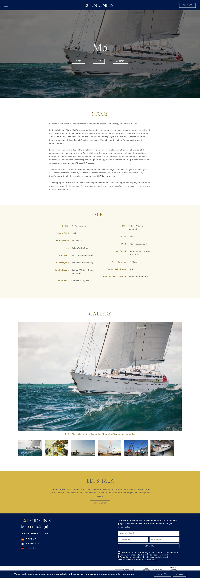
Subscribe (149, 546)
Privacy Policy (151, 560)
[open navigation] (6, 5)
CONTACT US (100, 503)
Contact (187, 5)
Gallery (120, 61)
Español (32, 539)
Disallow (162, 574)
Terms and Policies (35, 534)
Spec (98, 61)
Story (79, 61)
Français (32, 544)
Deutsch (32, 548)
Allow (179, 574)
